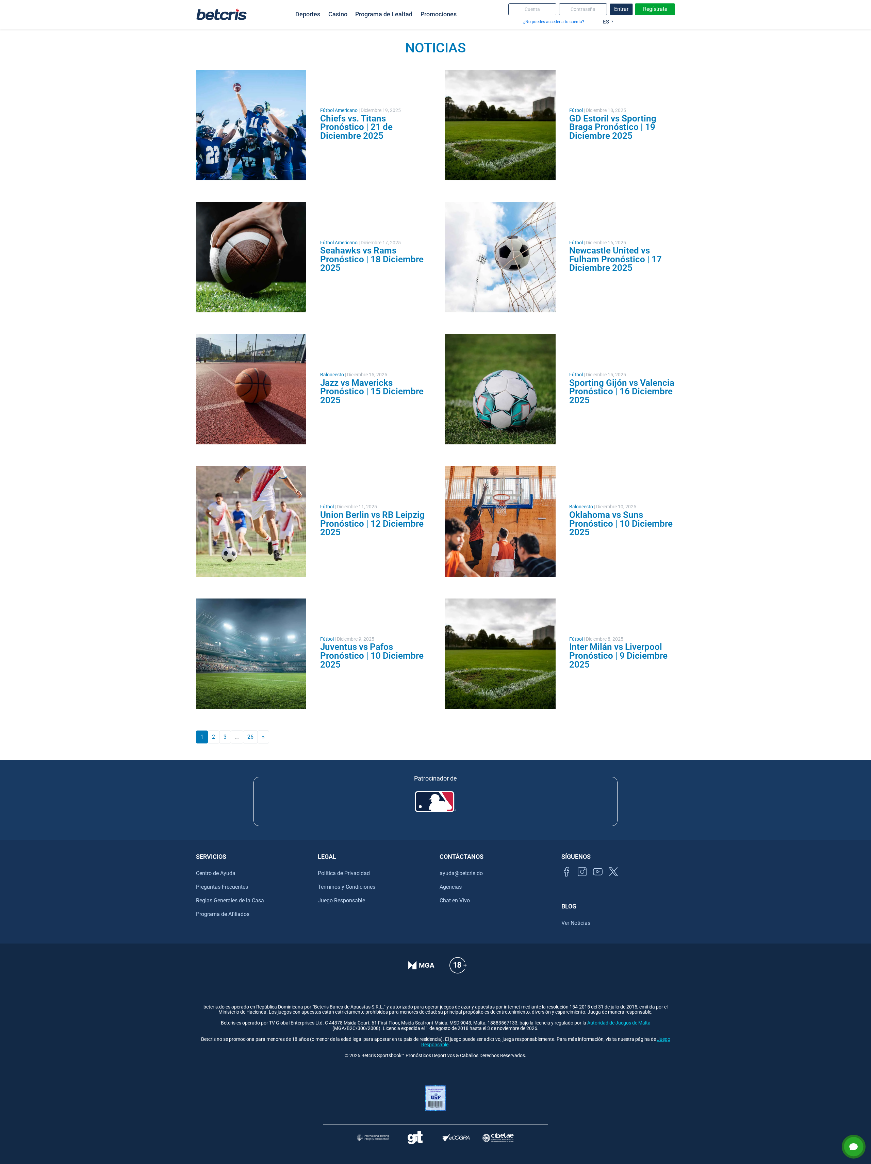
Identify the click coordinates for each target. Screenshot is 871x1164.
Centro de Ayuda (215, 873)
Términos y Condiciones (346, 887)
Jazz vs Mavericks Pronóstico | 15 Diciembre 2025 (372, 391)
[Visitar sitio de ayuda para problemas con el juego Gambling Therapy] (415, 1137)
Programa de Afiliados (222, 914)
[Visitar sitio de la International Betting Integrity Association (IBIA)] (372, 1137)
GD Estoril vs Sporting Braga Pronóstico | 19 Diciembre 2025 (612, 127)
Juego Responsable (341, 900)
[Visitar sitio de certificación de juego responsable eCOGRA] (456, 1137)
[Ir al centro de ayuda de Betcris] (457, 970)
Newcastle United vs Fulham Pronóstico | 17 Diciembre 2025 (615, 259)
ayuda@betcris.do (461, 873)
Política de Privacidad (344, 873)
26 (250, 737)
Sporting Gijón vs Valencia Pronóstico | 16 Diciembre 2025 (621, 391)
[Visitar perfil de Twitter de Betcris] (613, 879)
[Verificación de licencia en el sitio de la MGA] (421, 970)
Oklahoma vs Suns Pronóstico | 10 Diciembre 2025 (621, 523)
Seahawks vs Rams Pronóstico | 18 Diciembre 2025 (372, 259)
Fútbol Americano (339, 110)
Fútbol (576, 110)
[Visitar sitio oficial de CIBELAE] (498, 1137)
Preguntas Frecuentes (222, 887)
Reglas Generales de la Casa (230, 900)
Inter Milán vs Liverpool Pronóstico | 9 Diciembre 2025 (618, 655)
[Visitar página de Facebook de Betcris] (566, 879)
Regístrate (655, 9)
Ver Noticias (575, 923)
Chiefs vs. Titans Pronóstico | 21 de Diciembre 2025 (356, 127)
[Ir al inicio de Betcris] (221, 14)
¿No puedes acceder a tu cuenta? (553, 21)
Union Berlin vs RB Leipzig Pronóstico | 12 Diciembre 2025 (372, 523)
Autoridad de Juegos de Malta (619, 1023)
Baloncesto (332, 375)
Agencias (451, 887)
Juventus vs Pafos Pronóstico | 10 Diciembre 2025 (372, 655)
